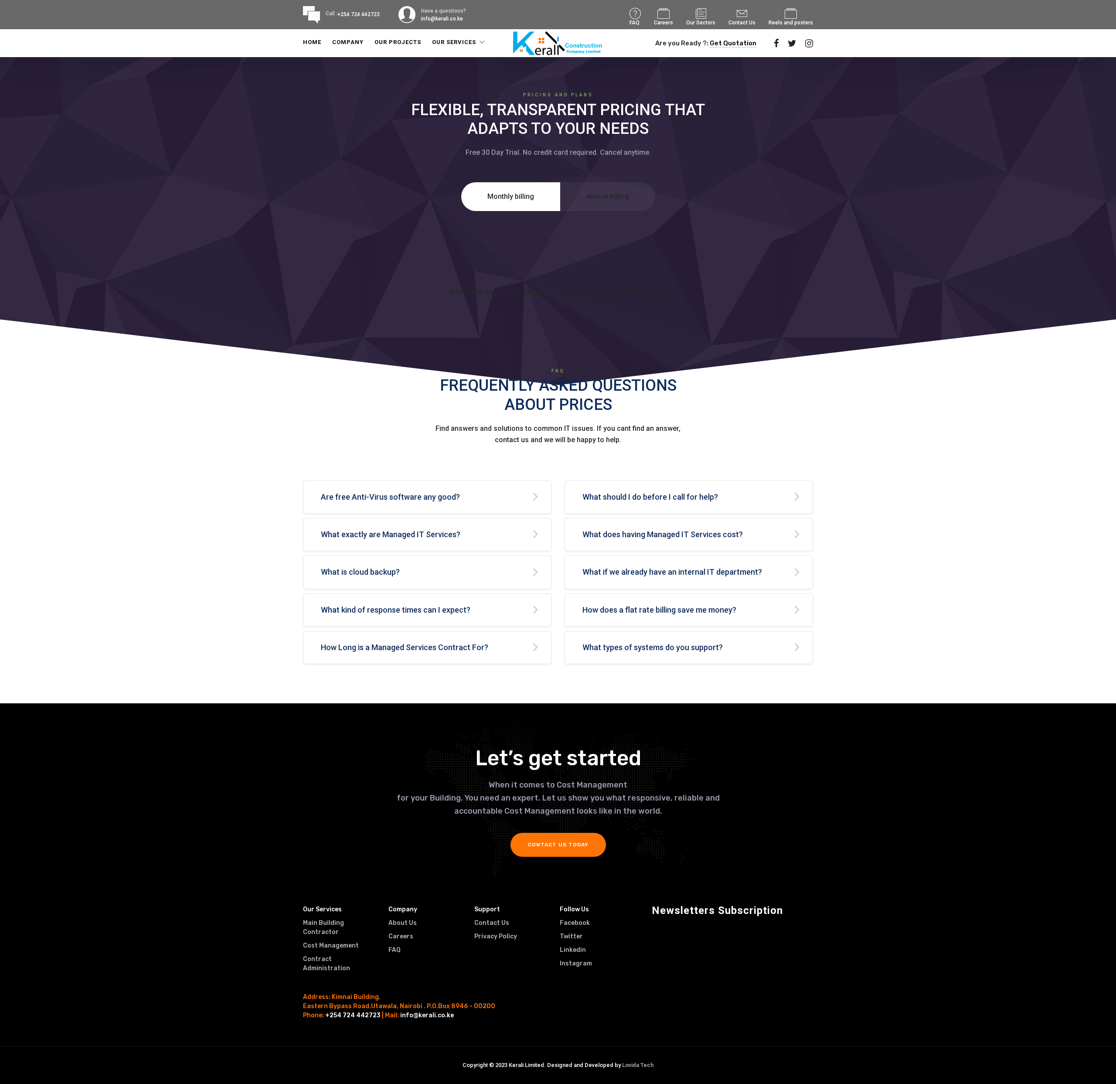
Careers (663, 23)
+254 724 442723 (358, 14)
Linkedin (573, 950)
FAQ (634, 23)
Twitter (571, 936)
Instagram (576, 963)
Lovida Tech (637, 1065)
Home (312, 42)
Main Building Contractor (323, 927)
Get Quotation (733, 43)
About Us (402, 923)
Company (348, 42)
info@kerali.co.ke (427, 1015)
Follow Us (574, 909)
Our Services (454, 42)
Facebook (575, 923)
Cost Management (331, 945)
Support (487, 909)
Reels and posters (791, 23)
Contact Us (741, 23)
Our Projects (397, 42)
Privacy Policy (495, 936)
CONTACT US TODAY (558, 845)
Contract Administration (326, 963)
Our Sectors (700, 23)
